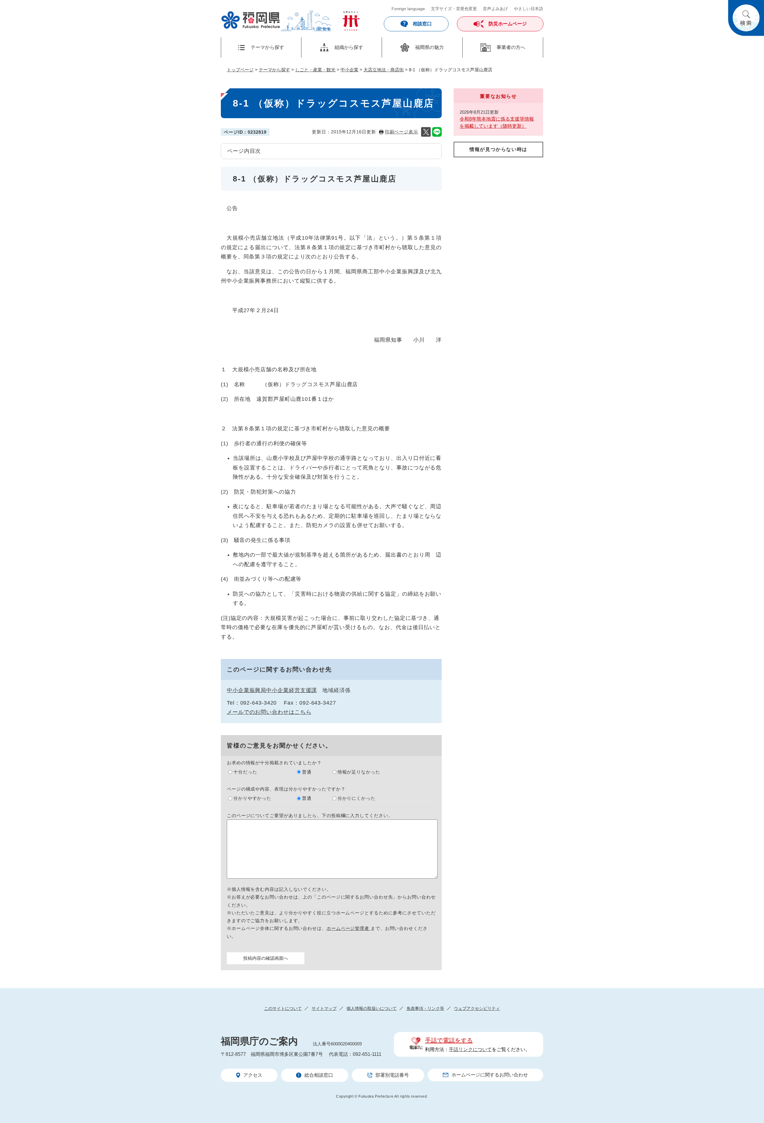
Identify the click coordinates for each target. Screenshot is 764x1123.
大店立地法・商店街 (383, 69)
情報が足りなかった (359, 771)
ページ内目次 (244, 151)
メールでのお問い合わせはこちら (269, 712)
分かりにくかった (356, 798)
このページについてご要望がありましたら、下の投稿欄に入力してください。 (310, 815)
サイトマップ (324, 1008)
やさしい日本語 (528, 8)
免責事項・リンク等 (425, 1008)
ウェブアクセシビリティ (477, 1008)
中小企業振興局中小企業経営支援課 (272, 690)
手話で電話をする (449, 1040)
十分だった (245, 771)
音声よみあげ (495, 8)
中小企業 (349, 69)
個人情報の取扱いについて (371, 1008)
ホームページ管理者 (348, 928)
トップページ (240, 69)
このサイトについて (283, 1008)
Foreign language (408, 8)
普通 (307, 771)
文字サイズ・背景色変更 (454, 9)
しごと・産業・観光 (315, 69)
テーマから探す (274, 69)
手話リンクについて (470, 1049)
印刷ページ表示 (401, 131)
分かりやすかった (252, 798)
